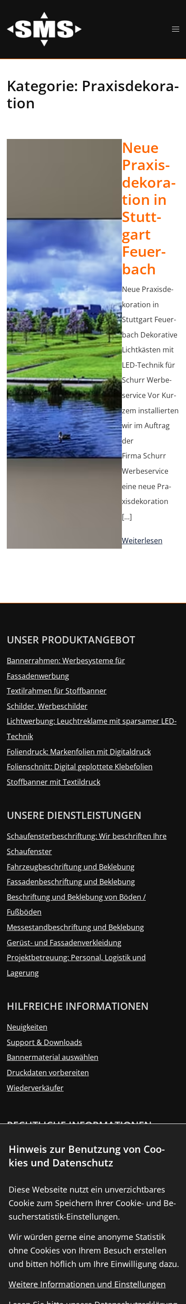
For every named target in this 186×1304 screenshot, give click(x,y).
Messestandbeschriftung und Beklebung (75, 927)
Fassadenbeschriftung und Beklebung (71, 882)
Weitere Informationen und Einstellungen (87, 1284)
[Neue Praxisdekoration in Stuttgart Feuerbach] (64, 344)
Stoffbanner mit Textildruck (53, 782)
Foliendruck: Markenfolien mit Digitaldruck (79, 752)
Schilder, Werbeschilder (47, 706)
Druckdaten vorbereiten (48, 1072)
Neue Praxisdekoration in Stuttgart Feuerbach (149, 208)
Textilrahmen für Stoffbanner (57, 691)
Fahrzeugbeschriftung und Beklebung (71, 867)
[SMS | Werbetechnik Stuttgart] (44, 28)
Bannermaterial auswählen (52, 1057)
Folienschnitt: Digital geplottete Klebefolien (80, 767)
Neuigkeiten (27, 1027)
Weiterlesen (142, 541)
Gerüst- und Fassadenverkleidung (64, 943)
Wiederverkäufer (35, 1088)
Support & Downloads (44, 1042)
